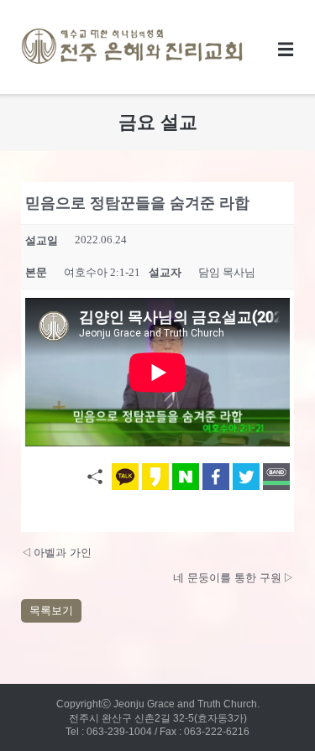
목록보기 (51, 610)
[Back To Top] (270, 708)
